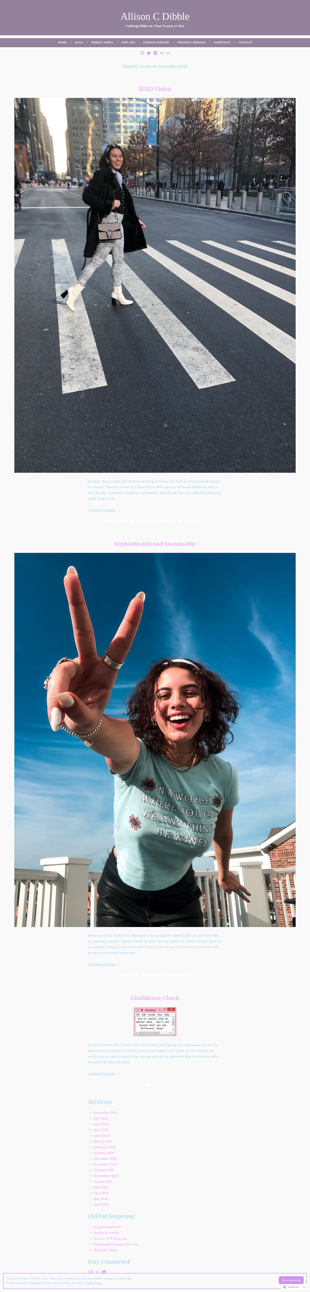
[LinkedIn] (104, 1273)
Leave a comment (194, 521)
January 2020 (103, 1153)
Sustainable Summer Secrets (115, 1244)
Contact (245, 42)
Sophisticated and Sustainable (155, 544)
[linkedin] (155, 53)
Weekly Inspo (102, 42)
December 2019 (105, 1158)
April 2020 (101, 1136)
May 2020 (100, 1130)
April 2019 (101, 1204)
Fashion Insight (156, 42)
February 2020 (104, 1147)
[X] (97, 1273)
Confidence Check (155, 998)
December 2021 (105, 1113)
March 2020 (102, 1141)
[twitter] (148, 53)
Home (62, 42)
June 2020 (101, 1124)
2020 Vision (155, 89)
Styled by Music (105, 1250)
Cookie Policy (93, 1283)
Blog (79, 42)
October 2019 (103, 1170)
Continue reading (102, 510)
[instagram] (142, 53)
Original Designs (191, 42)
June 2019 (101, 1193)
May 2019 (100, 1199)
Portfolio (222, 42)
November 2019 (105, 1164)
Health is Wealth (106, 1233)
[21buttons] (167, 53)
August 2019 (102, 1181)
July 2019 (100, 1187)
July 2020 (100, 1118)
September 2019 (105, 1176)
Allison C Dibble (155, 16)
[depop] (162, 53)
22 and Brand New (107, 1227)
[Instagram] (90, 1273)
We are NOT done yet (110, 1238)
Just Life (128, 42)
